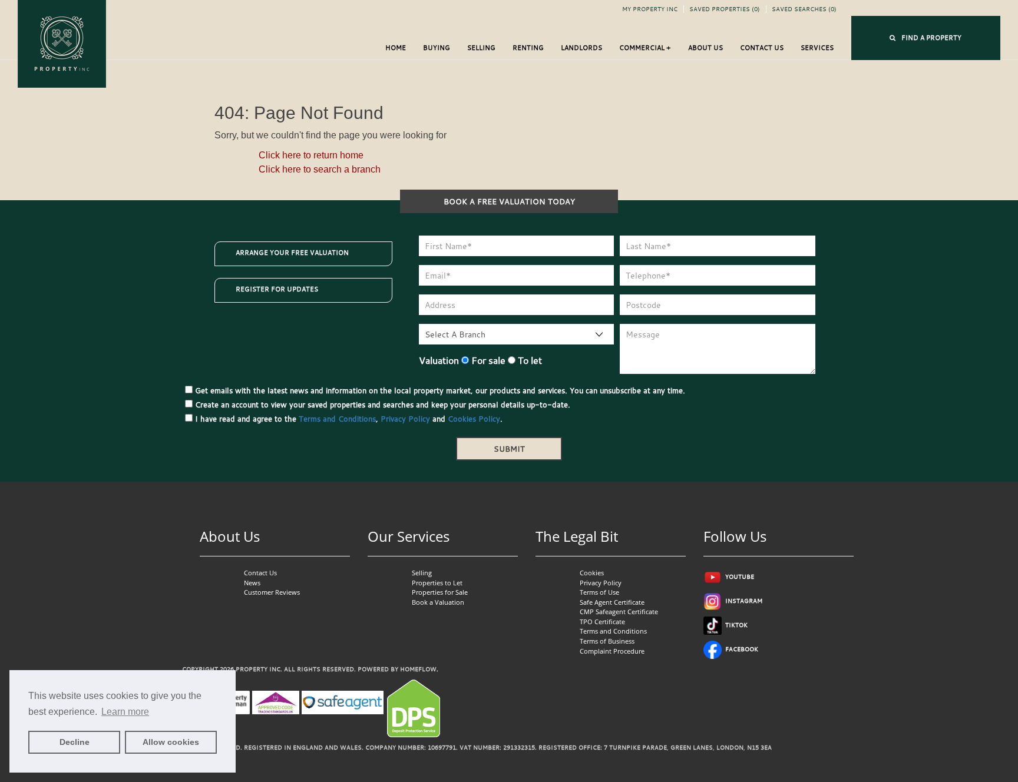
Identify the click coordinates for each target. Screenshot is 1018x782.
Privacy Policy (405, 418)
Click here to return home (311, 155)
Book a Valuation (438, 602)
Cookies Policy (474, 418)
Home (395, 48)
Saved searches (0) (804, 9)
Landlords (581, 48)
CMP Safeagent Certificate (619, 611)
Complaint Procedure (612, 651)
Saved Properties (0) (724, 9)
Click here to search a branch (320, 169)
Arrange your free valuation (292, 252)
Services (817, 48)
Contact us (762, 48)
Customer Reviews (272, 592)
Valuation (439, 360)
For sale (487, 360)
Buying (436, 48)
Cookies (592, 572)
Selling (481, 48)
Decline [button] (75, 742)
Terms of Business (607, 641)
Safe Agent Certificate (612, 602)
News (252, 582)
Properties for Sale (440, 592)
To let (528, 360)
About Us (705, 48)
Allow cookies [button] (171, 742)
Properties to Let (437, 582)
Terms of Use (599, 592)
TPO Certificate (602, 621)
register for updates (277, 289)
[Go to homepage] (62, 43)
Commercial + (645, 48)
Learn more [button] (125, 712)
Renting (528, 48)
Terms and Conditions (337, 418)
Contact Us (260, 572)
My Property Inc (649, 9)
